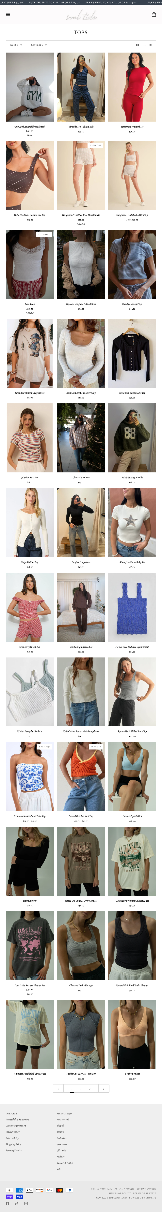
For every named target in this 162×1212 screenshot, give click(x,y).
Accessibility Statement (17, 1119)
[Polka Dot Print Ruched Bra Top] (30, 175)
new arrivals (63, 1119)
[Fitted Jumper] (30, 861)
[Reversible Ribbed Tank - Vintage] (132, 945)
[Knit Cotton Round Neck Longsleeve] (81, 691)
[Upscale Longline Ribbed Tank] (81, 264)
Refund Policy (146, 1189)
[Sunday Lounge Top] (132, 264)
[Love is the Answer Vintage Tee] (30, 945)
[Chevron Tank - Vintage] (81, 945)
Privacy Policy (13, 1132)
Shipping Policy (13, 1144)
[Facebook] (7, 1203)
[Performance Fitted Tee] (132, 87)
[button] (132, 1113)
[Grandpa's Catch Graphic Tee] (30, 353)
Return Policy (12, 1138)
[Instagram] (26, 1203)
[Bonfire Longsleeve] (81, 522)
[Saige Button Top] (30, 522)
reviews (61, 1156)
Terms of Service (14, 1150)
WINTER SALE (65, 1163)
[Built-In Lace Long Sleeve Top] (81, 353)
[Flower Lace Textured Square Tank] (132, 607)
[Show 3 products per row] (144, 45)
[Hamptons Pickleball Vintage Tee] (30, 1034)
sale (59, 1169)
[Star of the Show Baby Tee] (132, 522)
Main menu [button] (64, 1113)
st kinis (60, 1132)
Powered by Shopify (142, 1197)
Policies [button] (11, 1113)
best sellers (62, 1138)
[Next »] (103, 1088)
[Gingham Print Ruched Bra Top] (132, 175)
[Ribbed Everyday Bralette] (30, 691)
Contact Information (16, 1126)
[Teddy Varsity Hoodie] (132, 437)
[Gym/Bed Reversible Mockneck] (30, 87)
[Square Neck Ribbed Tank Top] (132, 691)
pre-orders (62, 1144)
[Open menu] (12, 14)
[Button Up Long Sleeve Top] (132, 353)
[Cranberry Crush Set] (30, 607)
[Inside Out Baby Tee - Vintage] (81, 1034)
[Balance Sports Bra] (132, 776)
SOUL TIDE (99, 1189)
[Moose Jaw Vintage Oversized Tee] (81, 861)
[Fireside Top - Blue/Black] (81, 87)
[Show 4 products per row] (152, 45)
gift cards (61, 1150)
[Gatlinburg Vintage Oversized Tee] (132, 861)
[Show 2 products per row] (137, 45)
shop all (60, 1126)
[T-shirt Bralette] (132, 1034)
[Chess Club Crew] (81, 437)
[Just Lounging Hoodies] (81, 607)
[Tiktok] (16, 1203)
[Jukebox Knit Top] (30, 437)
